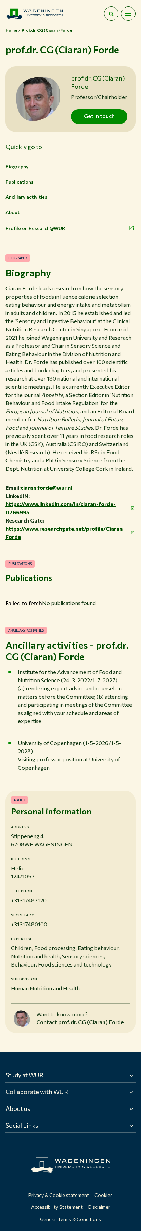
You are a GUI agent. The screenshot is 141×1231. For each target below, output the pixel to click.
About (12, 212)
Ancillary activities (26, 197)
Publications (19, 182)
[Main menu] (128, 13)
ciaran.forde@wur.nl (46, 487)
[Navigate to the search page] (111, 13)
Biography (16, 166)
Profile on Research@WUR (35, 228)
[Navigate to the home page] (34, 13)
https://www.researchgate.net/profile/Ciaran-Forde (65, 532)
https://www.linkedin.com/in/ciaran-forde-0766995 (60, 508)
